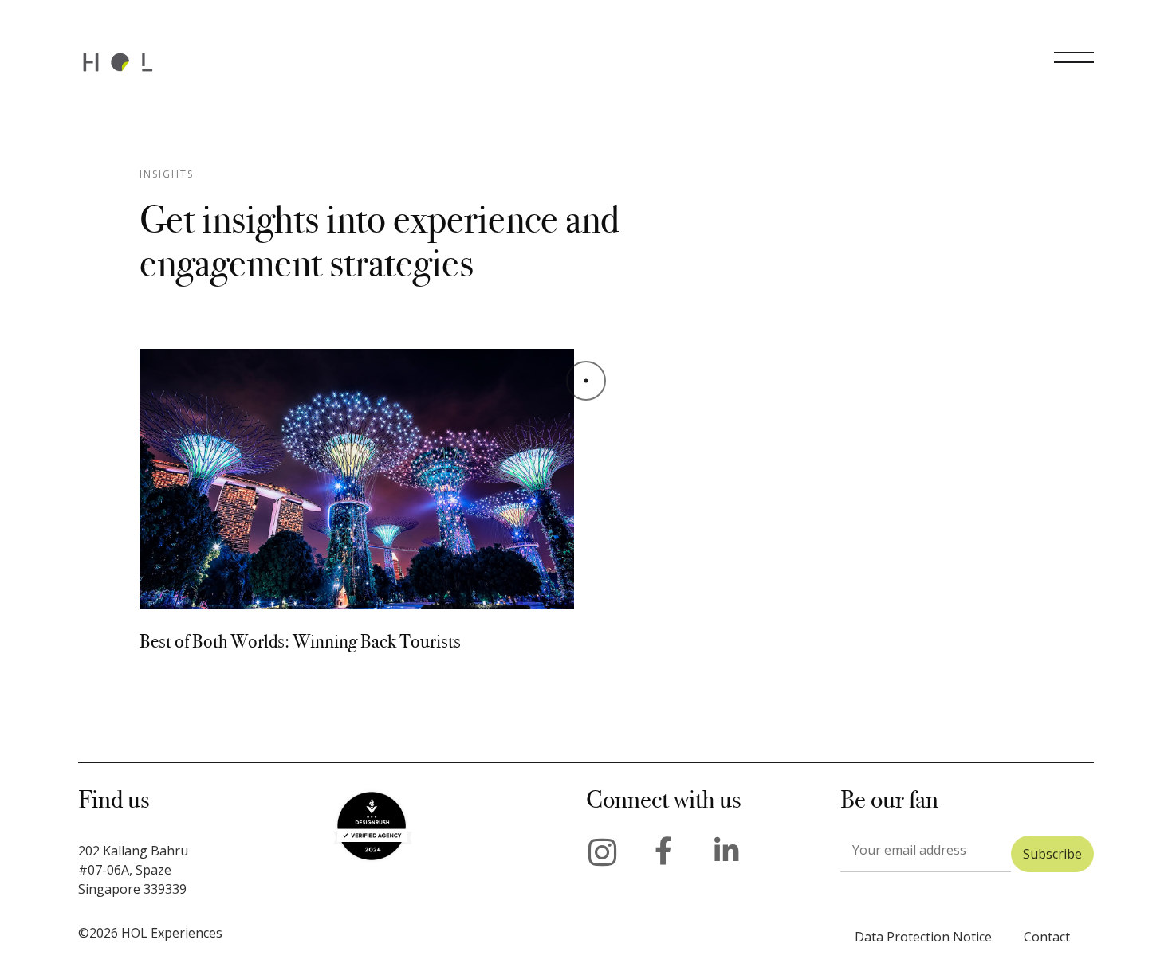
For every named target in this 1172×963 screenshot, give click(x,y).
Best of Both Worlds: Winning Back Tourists (300, 641)
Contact (1047, 936)
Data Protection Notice (923, 936)
